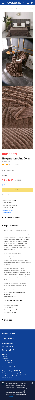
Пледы (31, 8)
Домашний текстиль (21, 8)
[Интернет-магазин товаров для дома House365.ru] (13, 2)
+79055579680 (7, 343)
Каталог (11, 8)
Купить (18, 189)
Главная (4, 8)
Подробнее (10, 396)
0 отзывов (16, 164)
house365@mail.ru (11, 367)
